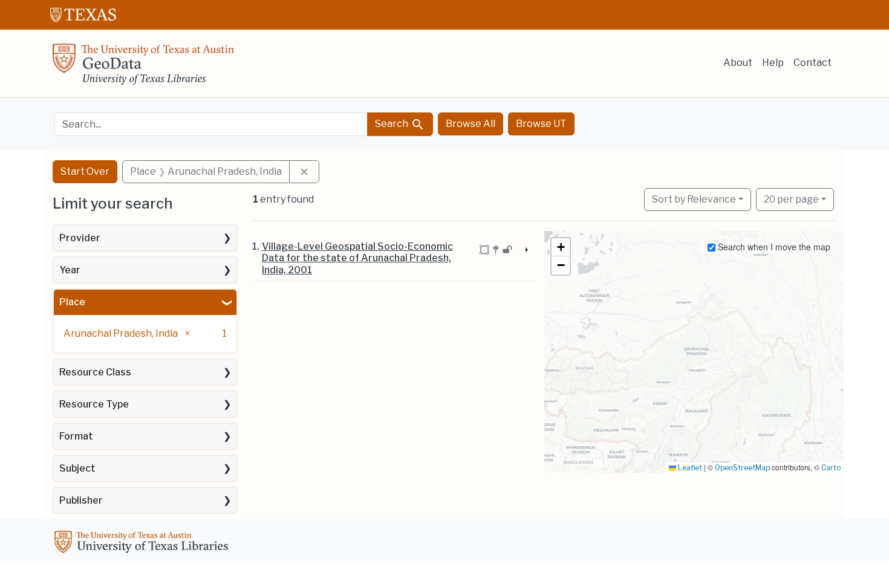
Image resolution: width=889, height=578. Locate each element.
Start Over (84, 171)
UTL (143, 543)
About (737, 62)
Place (72, 302)
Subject (77, 468)
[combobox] (211, 124)
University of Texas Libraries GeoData (143, 68)
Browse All (470, 123)
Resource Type (94, 404)
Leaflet (689, 467)
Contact (812, 62)
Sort (694, 199)
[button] (561, 247)
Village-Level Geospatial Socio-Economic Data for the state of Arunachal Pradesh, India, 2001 (357, 258)
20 (791, 199)
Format (76, 436)
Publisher (81, 500)
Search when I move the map (772, 247)
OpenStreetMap (742, 467)
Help (773, 62)
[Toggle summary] (525, 250)
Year (69, 270)
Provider (79, 238)
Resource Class (95, 372)
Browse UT (541, 123)
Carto (831, 467)
